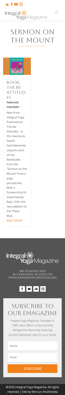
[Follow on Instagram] (43, 289)
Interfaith (13, 107)
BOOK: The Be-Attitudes (16, 90)
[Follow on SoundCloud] (36, 289)
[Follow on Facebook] (22, 289)
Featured (12, 102)
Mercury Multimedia (45, 392)
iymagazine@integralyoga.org (32, 277)
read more (14, 221)
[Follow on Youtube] (29, 289)
